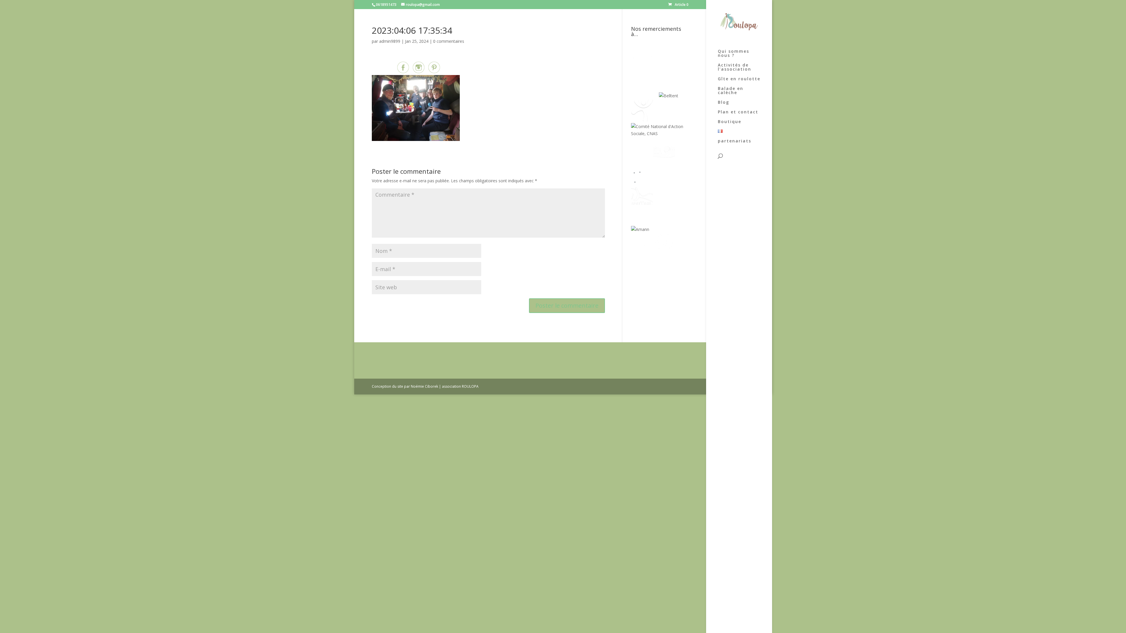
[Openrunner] (664, 253)
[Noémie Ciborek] (642, 66)
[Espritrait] (642, 205)
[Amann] (640, 229)
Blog (723, 102)
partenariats (734, 141)
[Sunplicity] (645, 95)
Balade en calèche (730, 90)
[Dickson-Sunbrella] (660, 229)
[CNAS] (659, 133)
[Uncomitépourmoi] (642, 119)
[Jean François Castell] (642, 157)
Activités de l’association (734, 67)
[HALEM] (664, 157)
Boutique (729, 122)
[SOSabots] (642, 253)
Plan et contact (738, 112)
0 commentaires (448, 41)
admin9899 (389, 41)
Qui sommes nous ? (733, 53)
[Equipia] (667, 66)
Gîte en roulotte (739, 79)
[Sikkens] (664, 205)
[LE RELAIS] (642, 181)
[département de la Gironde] (664, 181)
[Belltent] (668, 95)
